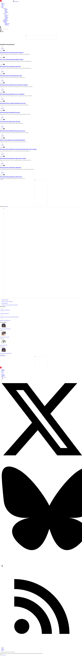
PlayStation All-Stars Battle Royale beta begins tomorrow (12, 130)
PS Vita (3, 71)
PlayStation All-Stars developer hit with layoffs (10, 66)
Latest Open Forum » (3, 355)
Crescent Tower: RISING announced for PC (4, 313)
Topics (4, 13)
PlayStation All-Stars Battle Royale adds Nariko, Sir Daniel (13, 158)
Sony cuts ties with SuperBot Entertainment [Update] (11, 59)
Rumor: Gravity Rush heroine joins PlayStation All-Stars (12, 140)
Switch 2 (6, 16)
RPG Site (3, 649)
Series (6, 10)
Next (2, 179)
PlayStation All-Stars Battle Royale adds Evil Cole (11, 176)
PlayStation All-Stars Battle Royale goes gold (10, 112)
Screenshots (5, 19)
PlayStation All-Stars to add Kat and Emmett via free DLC (13, 103)
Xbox (2, 4)
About (6, 22)
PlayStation (3, 3)
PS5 (5, 14)
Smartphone (6, 17)
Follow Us (6, 24)
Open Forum (5, 21)
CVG (2, 648)
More (2, 7)
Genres (6, 11)
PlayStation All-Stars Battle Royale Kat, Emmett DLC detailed (14, 84)
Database (4, 8)
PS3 (2, 48)
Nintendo (3, 5)
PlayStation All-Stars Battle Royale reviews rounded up (12, 94)
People (6, 12)
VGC (2, 650)
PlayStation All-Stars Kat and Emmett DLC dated (11, 75)
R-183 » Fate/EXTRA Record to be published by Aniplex (6, 353)
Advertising (3, 375)
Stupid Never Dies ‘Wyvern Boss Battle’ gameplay (5, 320)
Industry (3, 6)
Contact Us (3, 374)
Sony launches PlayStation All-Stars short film (10, 121)
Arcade (6, 18)
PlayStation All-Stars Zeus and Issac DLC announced (11, 52)
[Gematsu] (6, 1)
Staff (2, 376)
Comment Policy (7, 23)
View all (6, 206)
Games (6, 9)
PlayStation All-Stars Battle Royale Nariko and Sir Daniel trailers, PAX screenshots (18, 149)
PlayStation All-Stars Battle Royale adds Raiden (10, 167)
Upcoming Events (5, 20)
